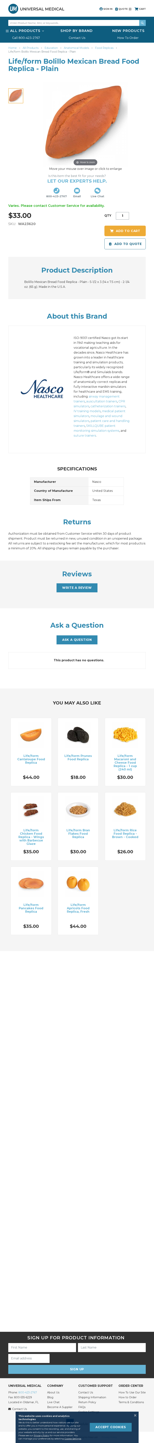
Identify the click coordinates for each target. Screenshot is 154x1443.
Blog (50, 1397)
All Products (31, 48)
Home (12, 48)
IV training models (87, 411)
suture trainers (85, 435)
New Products (128, 31)
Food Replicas (104, 48)
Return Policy (87, 1402)
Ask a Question (77, 640)
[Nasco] (46, 389)
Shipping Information (92, 1397)
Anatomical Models (77, 48)
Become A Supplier (59, 1407)
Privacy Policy (41, 1435)
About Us (53, 1392)
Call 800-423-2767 (26, 38)
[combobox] (77, 23)
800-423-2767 (27, 1392)
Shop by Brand (76, 31)
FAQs (81, 1407)
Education (52, 48)
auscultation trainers (101, 401)
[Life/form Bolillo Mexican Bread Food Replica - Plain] (15, 96)
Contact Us (77, 38)
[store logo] (36, 9)
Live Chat (53, 1402)
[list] (77, 34)
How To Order (128, 38)
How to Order (128, 1397)
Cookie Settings (72, 1438)
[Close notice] (134, 1415)
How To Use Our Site (132, 1392)
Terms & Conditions (131, 1402)
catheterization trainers (108, 406)
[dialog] (77, 1427)
